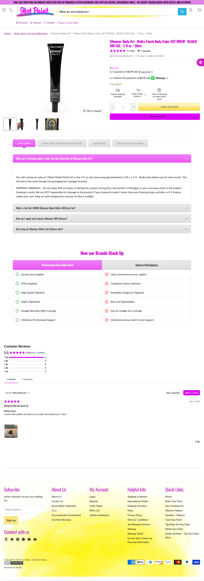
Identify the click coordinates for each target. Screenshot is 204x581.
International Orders (137, 501)
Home (7, 33)
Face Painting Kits (174, 505)
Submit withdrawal (99, 515)
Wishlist (51, 22)
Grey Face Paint (173, 519)
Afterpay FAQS (135, 533)
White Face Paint (174, 529)
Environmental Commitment (66, 515)
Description (24, 143)
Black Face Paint (173, 501)
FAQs (130, 510)
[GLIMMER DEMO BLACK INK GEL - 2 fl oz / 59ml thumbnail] (52, 124)
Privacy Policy (134, 515)
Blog (54, 510)
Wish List (95, 510)
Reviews (37, 22)
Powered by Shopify (13, 567)
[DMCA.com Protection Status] (13, 564)
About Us (57, 496)
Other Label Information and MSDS (62, 143)
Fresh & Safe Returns (139, 95)
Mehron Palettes (174, 510)
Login (92, 496)
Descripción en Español (130, 143)
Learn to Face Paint (68, 22)
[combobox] (118, 11)
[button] (155, 71)
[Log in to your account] (191, 10)
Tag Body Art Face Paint (177, 524)
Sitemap (131, 529)
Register (94, 501)
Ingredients (99, 143)
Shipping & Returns (137, 496)
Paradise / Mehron (175, 515)
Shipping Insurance (137, 505)
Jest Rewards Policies (138, 524)
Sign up (11, 520)
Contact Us (57, 501)
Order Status (96, 505)
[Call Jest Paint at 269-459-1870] (11, 10)
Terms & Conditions (137, 519)
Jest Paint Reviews (61, 519)
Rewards (23, 22)
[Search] (182, 11)
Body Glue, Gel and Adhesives (30, 33)
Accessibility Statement (64, 505)
